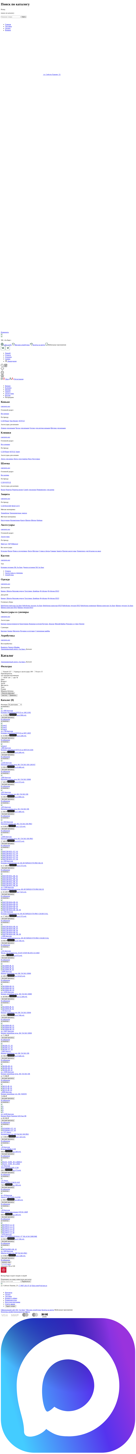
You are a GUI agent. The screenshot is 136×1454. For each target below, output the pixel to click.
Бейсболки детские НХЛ (71, 606)
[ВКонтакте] (62, 74)
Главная (8, 24)
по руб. (21, 715)
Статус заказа (10, 1304)
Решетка (9, 490)
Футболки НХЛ (53, 591)
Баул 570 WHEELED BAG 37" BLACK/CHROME (19, 1236)
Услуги (39, 672)
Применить (13, 695)
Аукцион (8, 357)
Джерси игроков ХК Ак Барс (33, 567)
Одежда (8, 355)
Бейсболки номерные (88, 606)
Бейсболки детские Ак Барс (32, 606)
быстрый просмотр (8, 717)
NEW (6, 677)
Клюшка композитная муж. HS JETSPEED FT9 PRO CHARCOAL (25, 938)
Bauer (7, 421)
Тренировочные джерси (18, 513)
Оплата (7, 28)
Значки (9, 631)
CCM (3, 452)
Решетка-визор (17, 490)
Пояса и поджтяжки (20, 551)
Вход (7, 379)
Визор (3, 490)
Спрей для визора (29, 490)
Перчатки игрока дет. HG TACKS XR (14, 794)
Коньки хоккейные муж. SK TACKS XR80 (16, 994)
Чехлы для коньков (22, 428)
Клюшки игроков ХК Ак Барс (12, 567)
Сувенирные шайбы (42, 631)
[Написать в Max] (68, 1452)
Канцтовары (24, 624)
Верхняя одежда (18, 591)
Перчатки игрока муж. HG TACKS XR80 (16, 779)
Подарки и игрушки (27, 631)
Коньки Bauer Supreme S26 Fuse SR (13, 1116)
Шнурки (35, 551)
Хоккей (8, 353)
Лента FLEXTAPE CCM (9, 1168)
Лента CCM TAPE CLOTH (10, 1197)
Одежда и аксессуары (23, 672)
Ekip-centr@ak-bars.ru (39, 1286)
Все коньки (5, 414)
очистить (4, 695)
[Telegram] (68, 330)
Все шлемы (5, 475)
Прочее (81, 624)
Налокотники (15, 520)
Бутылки (4, 551)
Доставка (8, 26)
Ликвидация (11, 361)
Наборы (39, 520)
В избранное (5, 719)
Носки (10, 551)
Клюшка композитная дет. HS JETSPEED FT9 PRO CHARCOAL (24, 914)
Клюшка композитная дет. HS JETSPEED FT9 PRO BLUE (22, 863)
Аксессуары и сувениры (14, 573)
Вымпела (4, 647)
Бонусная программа (12, 1302)
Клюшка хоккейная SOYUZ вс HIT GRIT (16, 733)
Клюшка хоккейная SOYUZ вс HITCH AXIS (17, 750)
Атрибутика (9, 575)
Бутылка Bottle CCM (8, 1149)
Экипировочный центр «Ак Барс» (13, 649)
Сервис (7, 359)
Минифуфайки (60, 624)
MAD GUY (15, 506)
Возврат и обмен (11, 1298)
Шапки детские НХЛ (25, 607)
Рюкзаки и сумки (72, 624)
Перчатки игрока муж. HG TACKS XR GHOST (18, 764)
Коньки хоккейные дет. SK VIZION (14, 1094)
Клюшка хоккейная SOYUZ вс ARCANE (16, 712)
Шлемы (8, 390)
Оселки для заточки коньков (40, 428)
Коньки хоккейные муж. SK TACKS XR (15, 1074)
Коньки (8, 386)
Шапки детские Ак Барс (124, 606)
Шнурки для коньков (58, 428)
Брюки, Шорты (6, 591)
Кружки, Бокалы (48, 624)
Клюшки (8, 388)
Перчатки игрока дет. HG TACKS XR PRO (16, 824)
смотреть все (5, 406)
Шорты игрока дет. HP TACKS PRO (14, 1253)
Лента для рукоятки (20, 459)
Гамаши (53, 551)
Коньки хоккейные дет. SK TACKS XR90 (16, 1012)
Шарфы (17, 647)
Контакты (8, 1292)
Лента (30, 551)
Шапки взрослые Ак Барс (106, 606)
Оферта (27, 1312)
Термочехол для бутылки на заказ (89, 551)
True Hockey (14, 421)
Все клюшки (5, 444)
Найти (24, 17)
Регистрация (18, 379)
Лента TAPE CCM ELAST (10, 1182)
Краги (22, 520)
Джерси (11, 647)
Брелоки (4, 631)
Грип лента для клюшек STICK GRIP (14, 1212)
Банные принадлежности (10, 624)
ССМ (3, 421)
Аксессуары (9, 393)
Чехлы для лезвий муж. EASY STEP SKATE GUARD (20, 953)
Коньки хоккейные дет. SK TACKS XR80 (16, 973)
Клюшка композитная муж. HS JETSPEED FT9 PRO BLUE (22, 889)
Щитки (33, 520)
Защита (7, 391)
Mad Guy (4, 544)
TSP (9, 544)
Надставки (36, 459)
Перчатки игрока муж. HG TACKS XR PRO (17, 838)
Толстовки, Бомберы (31, 591)
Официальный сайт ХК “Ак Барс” (13, 1310)
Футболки (43, 591)
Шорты (28, 520)
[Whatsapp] (68, 209)
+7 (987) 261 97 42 (24, 1286)
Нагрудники (5, 520)
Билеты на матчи (48, 1310)
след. (9, 1264)
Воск (30, 459)
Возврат (8, 30)
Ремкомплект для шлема (45, 490)
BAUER (8, 506)
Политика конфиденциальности (12, 1312)
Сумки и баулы (44, 551)
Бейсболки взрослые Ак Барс (11, 606)
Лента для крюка (7, 459)
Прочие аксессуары (69, 551)
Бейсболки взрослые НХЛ (52, 606)
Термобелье (5, 513)
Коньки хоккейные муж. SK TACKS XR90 (16, 1033)
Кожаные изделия (35, 624)
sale (15, 677)
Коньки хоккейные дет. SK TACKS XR (15, 1053)
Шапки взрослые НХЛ (9, 607)
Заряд (18, 452)
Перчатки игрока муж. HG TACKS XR (15, 809)
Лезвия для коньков (8, 428)
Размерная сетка (11, 1300)
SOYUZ (22, 421)
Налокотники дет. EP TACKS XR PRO (15, 1134)
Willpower (14, 544)
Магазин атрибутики (33, 1310)
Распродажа (9, 397)
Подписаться (26, 1281)
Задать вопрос (10, 1306)
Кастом (7, 395)
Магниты (16, 631)
